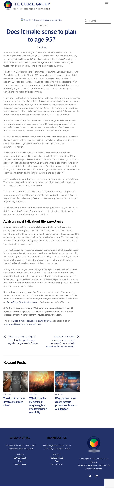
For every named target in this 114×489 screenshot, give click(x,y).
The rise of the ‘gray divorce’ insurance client (14, 402)
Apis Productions (94, 469)
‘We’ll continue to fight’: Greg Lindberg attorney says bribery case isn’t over (23, 340)
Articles (43, 47)
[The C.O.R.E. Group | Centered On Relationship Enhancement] (27, 9)
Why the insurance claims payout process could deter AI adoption (66, 404)
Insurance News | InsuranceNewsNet (22, 324)
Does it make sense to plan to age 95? (41, 35)
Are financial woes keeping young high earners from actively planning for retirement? (60, 341)
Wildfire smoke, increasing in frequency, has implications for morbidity (38, 405)
